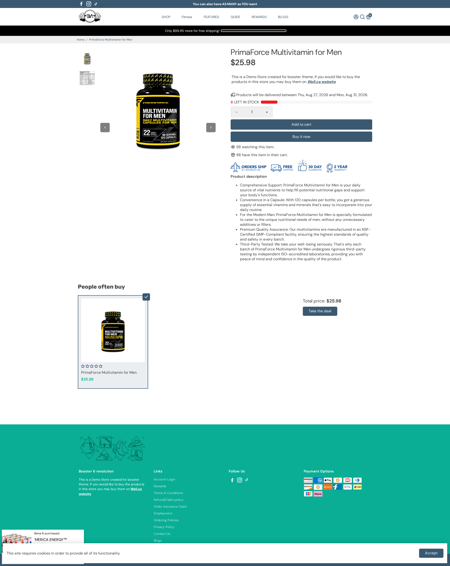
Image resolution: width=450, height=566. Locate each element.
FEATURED (211, 17)
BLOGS (283, 17)
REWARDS (259, 17)
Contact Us (162, 534)
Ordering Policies (166, 520)
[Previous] (105, 127)
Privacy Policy (164, 527)
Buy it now (301, 136)
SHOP (166, 17)
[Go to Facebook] (81, 4)
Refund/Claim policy (169, 500)
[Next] (211, 127)
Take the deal (320, 311)
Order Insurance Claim (170, 507)
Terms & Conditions (168, 493)
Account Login (164, 479)
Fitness (187, 17)
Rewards (160, 486)
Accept (431, 553)
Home (81, 40)
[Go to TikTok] (96, 4)
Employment (163, 513)
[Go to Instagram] (89, 4)
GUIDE (235, 17)
